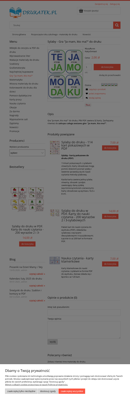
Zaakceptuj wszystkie (72, 391)
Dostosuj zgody (48, 391)
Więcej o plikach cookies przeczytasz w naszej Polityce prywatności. (36, 384)
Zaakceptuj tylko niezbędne (21, 391)
